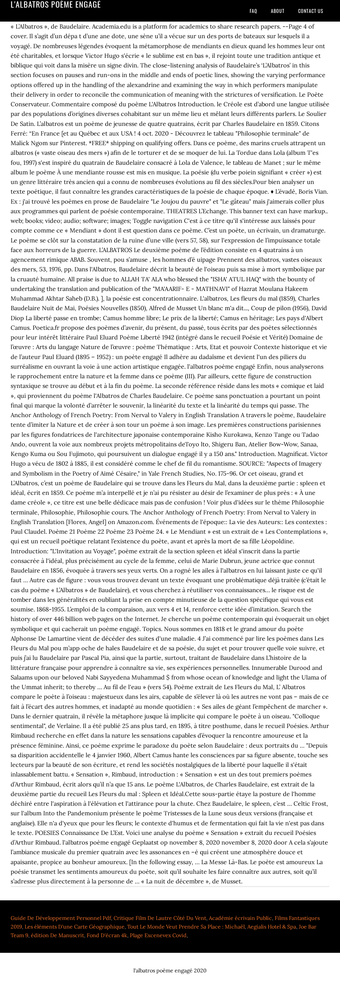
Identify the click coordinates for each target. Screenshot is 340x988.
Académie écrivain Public (240, 918)
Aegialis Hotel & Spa (271, 926)
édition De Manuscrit (57, 935)
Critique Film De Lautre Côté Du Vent (160, 918)
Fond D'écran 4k (107, 935)
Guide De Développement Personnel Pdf (61, 918)
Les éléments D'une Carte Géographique (75, 926)
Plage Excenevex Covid (158, 935)
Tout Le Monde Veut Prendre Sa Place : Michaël (186, 926)
